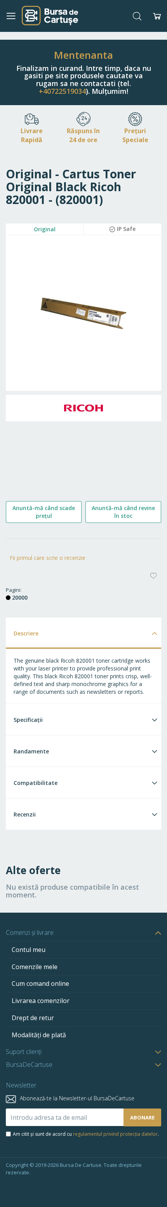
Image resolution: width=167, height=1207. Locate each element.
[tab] (83, 633)
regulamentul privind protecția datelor (115, 1134)
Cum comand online (40, 983)
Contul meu (28, 949)
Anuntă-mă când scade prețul (43, 511)
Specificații (28, 719)
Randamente (31, 751)
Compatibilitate (35, 782)
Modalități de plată (39, 1035)
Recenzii (25, 814)
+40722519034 (62, 91)
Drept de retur (33, 1017)
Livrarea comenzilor (41, 1000)
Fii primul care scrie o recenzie (47, 557)
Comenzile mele (34, 966)
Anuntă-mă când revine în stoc (123, 511)
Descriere (26, 633)
